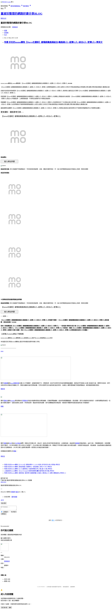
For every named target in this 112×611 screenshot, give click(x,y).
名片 (5, 35)
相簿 (5, 30)
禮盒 (14, 451)
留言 (17, 492)
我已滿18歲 (4, 607)
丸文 (10, 443)
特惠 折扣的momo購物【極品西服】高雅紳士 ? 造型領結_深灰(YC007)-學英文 (28, 466)
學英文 (3, 456)
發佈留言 (3, 514)
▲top (2, 500)
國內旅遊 (14, 497)
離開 (10, 607)
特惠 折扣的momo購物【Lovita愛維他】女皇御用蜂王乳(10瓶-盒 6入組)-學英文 (28, 469)
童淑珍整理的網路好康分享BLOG (21, 13)
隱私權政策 (66, 586)
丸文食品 (18, 443)
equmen (12, 400)
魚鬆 (2, 406)
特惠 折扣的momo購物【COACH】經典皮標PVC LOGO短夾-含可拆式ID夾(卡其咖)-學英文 (32, 464)
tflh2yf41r (3, 482)
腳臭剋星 (16, 383)
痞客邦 (13, 492)
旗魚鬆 (77, 443)
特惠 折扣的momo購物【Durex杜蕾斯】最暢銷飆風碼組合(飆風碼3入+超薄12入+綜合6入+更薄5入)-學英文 (53, 42)
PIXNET (43, 586)
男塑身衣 (25, 400)
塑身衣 (3, 389)
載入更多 (3, 503)
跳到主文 (3, 18)
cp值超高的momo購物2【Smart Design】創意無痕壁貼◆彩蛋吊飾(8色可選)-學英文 (29, 471)
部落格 (6, 32)
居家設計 (15, 27)
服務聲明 (72, 586)
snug (2, 351)
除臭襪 (6, 383)
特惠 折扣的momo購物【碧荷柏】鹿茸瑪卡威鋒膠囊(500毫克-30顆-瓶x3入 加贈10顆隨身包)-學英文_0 (35, 473)
